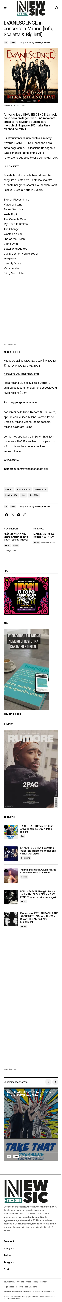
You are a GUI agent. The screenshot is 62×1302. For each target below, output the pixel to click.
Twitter (7, 1255)
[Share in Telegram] (19, 515)
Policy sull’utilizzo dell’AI (43, 1291)
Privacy (43, 1281)
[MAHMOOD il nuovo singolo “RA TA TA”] (44, 539)
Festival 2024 (11, 495)
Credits (20, 1281)
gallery (7, 545)
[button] (5, 8)
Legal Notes (9, 1286)
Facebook (9, 1241)
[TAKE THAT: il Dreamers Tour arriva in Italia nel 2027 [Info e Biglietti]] (11, 832)
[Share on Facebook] (7, 515)
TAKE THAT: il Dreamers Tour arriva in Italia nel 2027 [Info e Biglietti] (36, 829)
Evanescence (40, 489)
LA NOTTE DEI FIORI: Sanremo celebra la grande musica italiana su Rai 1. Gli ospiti (38, 850)
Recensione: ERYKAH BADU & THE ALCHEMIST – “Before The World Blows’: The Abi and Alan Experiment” (39, 918)
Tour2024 (34, 495)
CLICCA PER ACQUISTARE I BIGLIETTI (21, 374)
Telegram (9, 1262)
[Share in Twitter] (13, 515)
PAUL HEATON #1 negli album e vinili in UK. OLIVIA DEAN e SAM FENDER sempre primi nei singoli (38, 894)
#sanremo (25, 858)
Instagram (9, 1248)
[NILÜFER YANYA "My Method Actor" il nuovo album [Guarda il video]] (17, 539)
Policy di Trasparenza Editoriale (17, 1291)
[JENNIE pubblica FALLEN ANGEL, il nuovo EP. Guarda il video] (11, 875)
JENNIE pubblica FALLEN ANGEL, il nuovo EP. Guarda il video (38, 871)
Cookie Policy (32, 1281)
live (6, 42)
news (13, 42)
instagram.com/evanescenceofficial (26, 468)
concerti (8, 489)
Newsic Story (9, 1281)
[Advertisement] (31, 312)
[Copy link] (25, 515)
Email (6, 1269)
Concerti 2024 (23, 489)
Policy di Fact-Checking (26, 1286)
